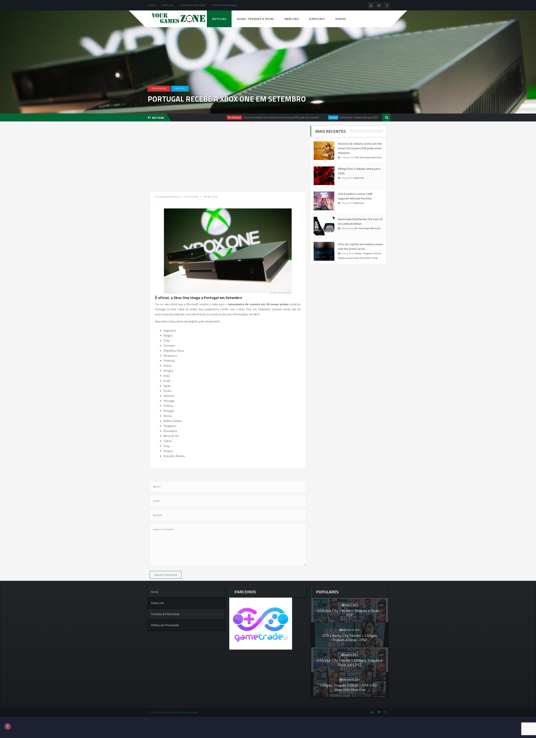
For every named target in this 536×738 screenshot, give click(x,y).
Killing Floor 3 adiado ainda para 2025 (330, 117)
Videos (340, 19)
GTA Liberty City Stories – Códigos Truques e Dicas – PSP (349, 638)
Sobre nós (167, 5)
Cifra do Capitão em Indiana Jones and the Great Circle (360, 246)
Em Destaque (159, 88)
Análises (292, 19)
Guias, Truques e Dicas (255, 19)
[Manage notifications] (7, 726)
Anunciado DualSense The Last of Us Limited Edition (360, 221)
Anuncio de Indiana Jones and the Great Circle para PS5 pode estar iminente (252, 117)
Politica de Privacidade (224, 5)
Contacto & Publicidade (192, 5)
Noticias (219, 19)
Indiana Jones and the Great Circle (358, 258)
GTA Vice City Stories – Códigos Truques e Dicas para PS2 (349, 663)
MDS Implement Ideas (187, 712)
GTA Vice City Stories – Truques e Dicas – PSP (349, 613)
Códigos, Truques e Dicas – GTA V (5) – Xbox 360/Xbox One (350, 687)
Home (152, 5)
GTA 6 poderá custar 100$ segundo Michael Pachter (355, 196)
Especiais (317, 19)
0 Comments (191, 197)
